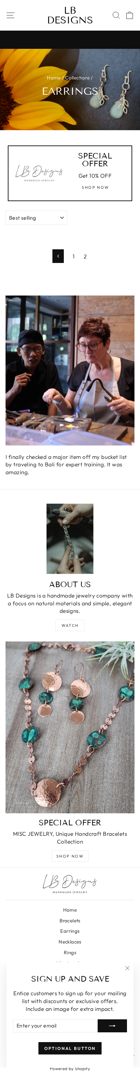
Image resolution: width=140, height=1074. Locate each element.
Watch (70, 625)
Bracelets (70, 920)
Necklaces (70, 942)
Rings (70, 952)
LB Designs (70, 15)
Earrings (69, 931)
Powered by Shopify (70, 1068)
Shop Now (70, 856)
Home (54, 78)
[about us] (70, 539)
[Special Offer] (70, 727)
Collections (77, 78)
